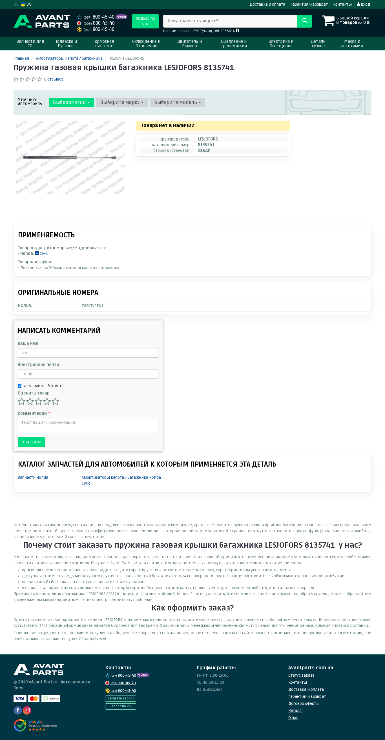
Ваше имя (28, 343)
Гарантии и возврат (307, 696)
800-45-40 (100, 17)
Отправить (31, 442)
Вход (365, 4)
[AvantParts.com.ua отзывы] (35, 725)
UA (28, 4)
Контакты (342, 4)
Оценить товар (34, 393)
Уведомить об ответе (43, 386)
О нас (293, 717)
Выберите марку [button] (120, 102)
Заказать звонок (120, 698)
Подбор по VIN (145, 21)
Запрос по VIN (121, 706)
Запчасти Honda (33, 477)
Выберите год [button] (70, 102)
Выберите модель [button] (176, 102)
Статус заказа (301, 675)
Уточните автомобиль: (30, 101)
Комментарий (34, 413)
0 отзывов (54, 79)
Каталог (295, 710)
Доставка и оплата (267, 4)
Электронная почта (38, 364)
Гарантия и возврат (309, 4)
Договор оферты (304, 703)
